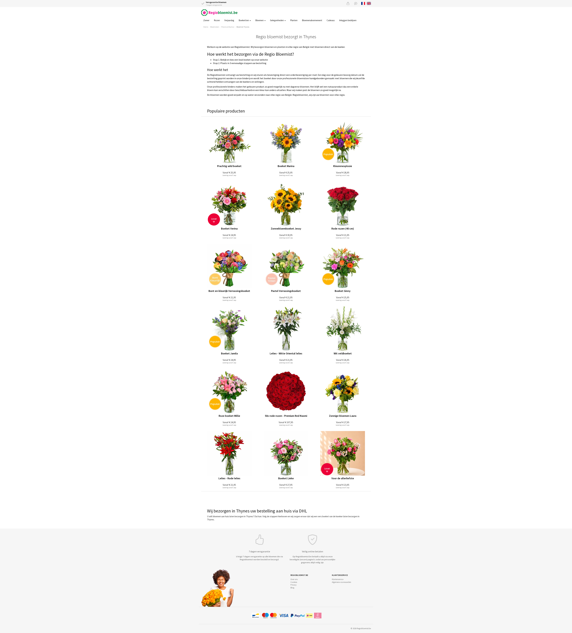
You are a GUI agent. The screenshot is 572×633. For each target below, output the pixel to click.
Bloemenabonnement (312, 20)
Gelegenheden (277, 20)
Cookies (293, 582)
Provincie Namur (227, 27)
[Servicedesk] (355, 3)
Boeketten (244, 20)
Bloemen (259, 20)
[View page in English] (369, 3)
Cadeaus (331, 20)
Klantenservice (337, 579)
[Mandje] (348, 3)
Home (205, 27)
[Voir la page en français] (363, 3)
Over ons (294, 579)
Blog (292, 587)
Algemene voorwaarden (341, 582)
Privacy (293, 585)
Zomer (206, 20)
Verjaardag (229, 20)
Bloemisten (214, 27)
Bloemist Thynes (243, 27)
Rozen (217, 20)
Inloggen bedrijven (347, 20)
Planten (293, 20)
